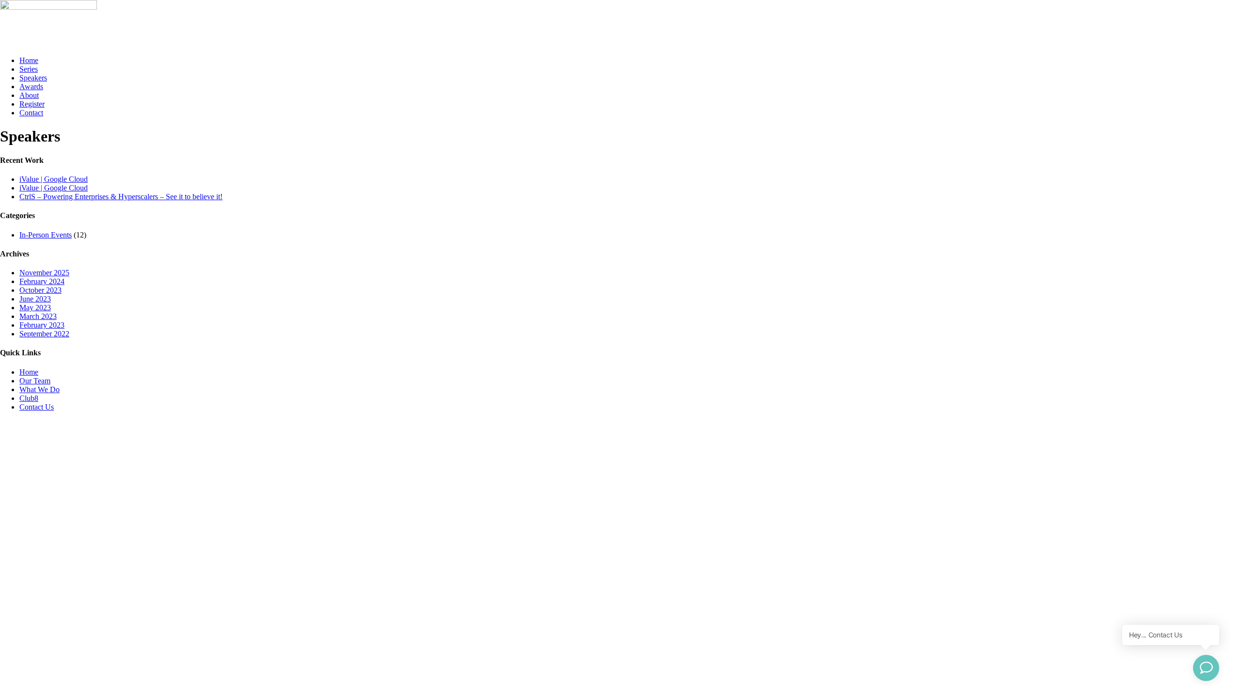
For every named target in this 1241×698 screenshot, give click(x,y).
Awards (31, 86)
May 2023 (35, 307)
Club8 (28, 398)
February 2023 (41, 325)
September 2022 (44, 334)
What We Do (39, 389)
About (29, 95)
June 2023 (35, 299)
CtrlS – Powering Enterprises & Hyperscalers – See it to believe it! (121, 196)
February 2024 (41, 281)
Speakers (33, 78)
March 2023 (38, 316)
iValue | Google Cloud (53, 179)
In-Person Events (45, 235)
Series (28, 69)
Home (28, 60)
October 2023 (40, 290)
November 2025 (44, 273)
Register (32, 104)
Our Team (34, 381)
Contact (31, 113)
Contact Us (36, 407)
